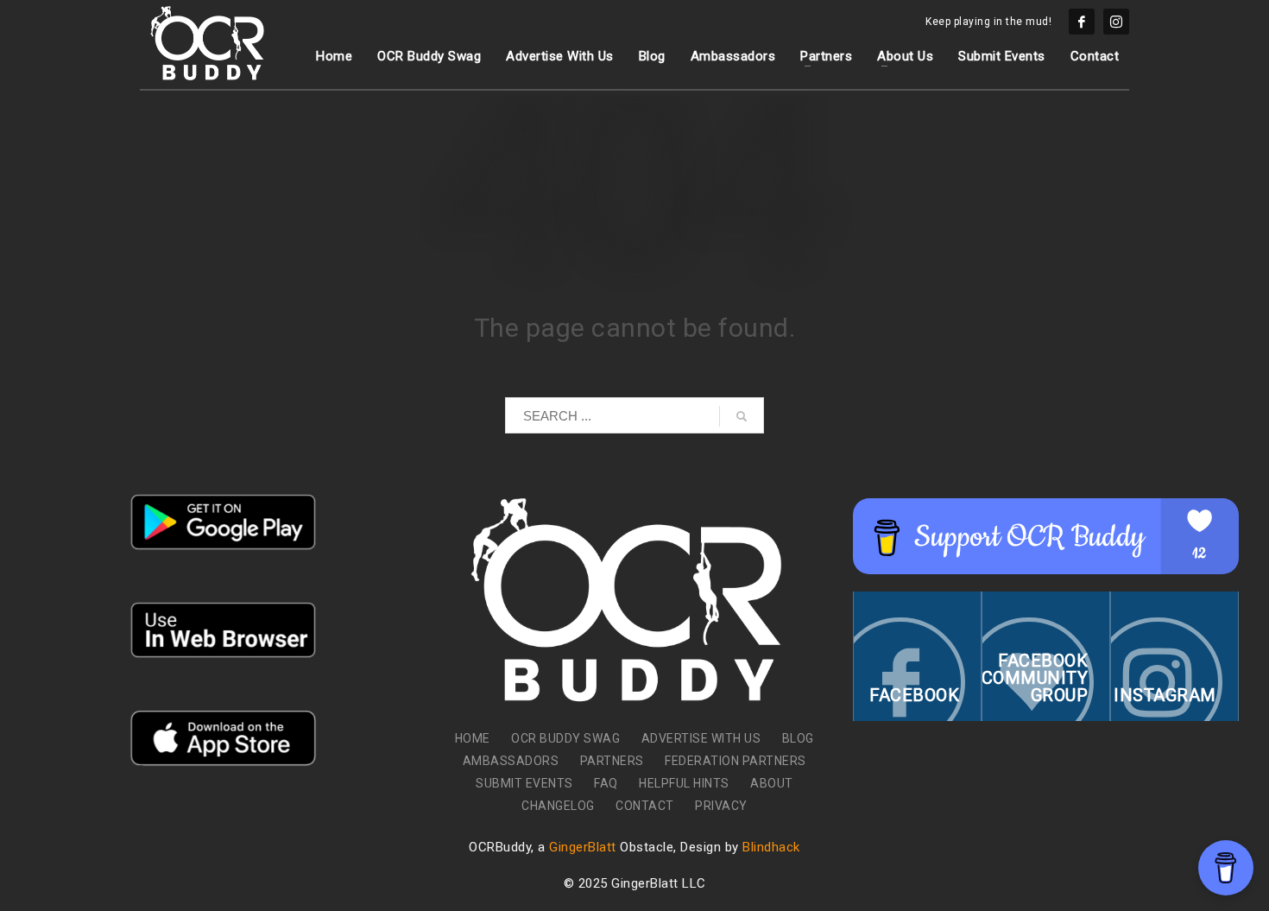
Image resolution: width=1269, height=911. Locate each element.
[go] (741, 416)
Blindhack (771, 847)
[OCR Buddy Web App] (223, 630)
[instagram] (1116, 22)
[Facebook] (1082, 22)
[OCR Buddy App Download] (223, 522)
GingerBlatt (582, 847)
